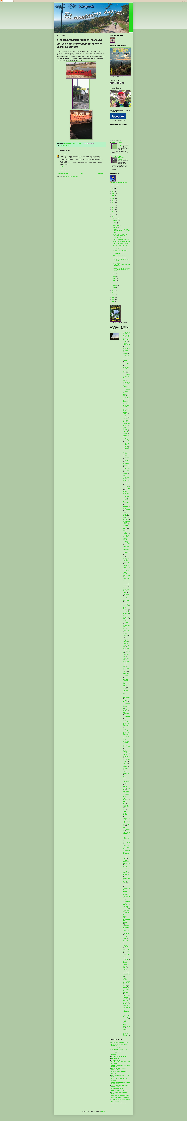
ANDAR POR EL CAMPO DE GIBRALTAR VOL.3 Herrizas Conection (126, 409)
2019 (113, 200)
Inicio (82, 173)
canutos (125, 473)
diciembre (115, 218)
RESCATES (126, 874)
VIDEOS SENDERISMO (126, 1026)
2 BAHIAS (125, 341)
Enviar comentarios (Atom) (71, 176)
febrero (115, 285)
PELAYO (125, 845)
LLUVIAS (125, 763)
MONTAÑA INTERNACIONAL (126, 788)
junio (114, 276)
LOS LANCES (126, 768)
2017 (113, 205)
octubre (115, 223)
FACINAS (125, 586)
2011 (113, 290)
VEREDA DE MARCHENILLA (126, 1007)
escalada (125, 565)
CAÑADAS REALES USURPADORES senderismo (126, 480)
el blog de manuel (116, 142)
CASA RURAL (115, 1058)
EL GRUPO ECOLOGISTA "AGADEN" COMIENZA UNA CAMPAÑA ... (121, 252)
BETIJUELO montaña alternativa (119, 1042)
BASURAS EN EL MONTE (126, 429)
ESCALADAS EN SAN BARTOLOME (126, 574)
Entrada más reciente (62, 173)
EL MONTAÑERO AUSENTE (119, 182)
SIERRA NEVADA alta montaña (126, 963)
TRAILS (125, 986)
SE (123, 900)
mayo (114, 278)
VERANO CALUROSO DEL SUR (126, 1002)
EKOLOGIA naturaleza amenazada (126, 548)
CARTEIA (125, 486)
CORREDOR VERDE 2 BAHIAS (126, 523)
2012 (113, 216)
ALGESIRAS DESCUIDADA (126, 357)
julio (114, 273)
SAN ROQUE (126, 896)
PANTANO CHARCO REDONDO (126, 813)
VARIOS (125, 995)
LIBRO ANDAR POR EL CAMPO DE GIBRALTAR (126, 723)
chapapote (125, 506)
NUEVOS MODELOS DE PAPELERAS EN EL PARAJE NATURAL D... (121, 259)
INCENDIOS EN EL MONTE (126, 670)
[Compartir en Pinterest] (93, 143)
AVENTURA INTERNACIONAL (126, 420)
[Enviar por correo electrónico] (87, 143)
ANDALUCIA (126, 363)
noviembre (116, 220)
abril (114, 280)
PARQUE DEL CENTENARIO (126, 829)
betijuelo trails (126, 435)
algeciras (68, 145)
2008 (113, 297)
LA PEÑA (125, 710)
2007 (113, 299)
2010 (113, 292)
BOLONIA (125, 447)
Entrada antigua (101, 173)
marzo (115, 283)
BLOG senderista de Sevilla (118, 1056)
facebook (125, 584)
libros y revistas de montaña (125, 751)
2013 (113, 214)
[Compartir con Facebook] (91, 143)
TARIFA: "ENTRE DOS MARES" (121, 239)
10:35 (61, 166)
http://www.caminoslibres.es (118, 1103)
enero (114, 287)
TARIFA (125, 973)
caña (124, 475)
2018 (113, 202)
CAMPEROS (126, 460)
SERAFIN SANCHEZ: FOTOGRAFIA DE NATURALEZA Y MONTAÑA (120, 1062)
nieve (124, 810)
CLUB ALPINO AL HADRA (126, 514)
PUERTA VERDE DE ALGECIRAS (126, 862)
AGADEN (63, 145)
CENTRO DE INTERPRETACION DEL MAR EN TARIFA (121, 264)
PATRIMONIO (126, 842)
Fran (61, 154)
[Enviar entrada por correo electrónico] (85, 143)
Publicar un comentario (64, 170)
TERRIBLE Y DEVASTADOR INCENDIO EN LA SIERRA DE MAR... (121, 231)
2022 (113, 193)
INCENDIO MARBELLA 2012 (126, 645)
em (123, 556)
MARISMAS (126, 783)
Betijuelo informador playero (120, 255)
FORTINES (126, 594)
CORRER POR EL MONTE (125, 527)
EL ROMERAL (126, 552)
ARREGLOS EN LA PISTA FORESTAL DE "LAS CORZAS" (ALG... (120, 236)
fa (123, 582)
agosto (115, 227)
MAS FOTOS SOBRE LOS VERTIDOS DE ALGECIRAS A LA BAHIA (121, 247)
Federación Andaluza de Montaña (120, 1097)
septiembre (116, 225)
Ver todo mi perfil (114, 185)
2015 (113, 209)
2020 (113, 198)
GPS (124, 615)
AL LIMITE (125, 350)
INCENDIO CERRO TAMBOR (126, 640)
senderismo (126, 922)
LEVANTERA (126, 717)
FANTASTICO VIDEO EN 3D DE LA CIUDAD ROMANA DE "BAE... (121, 270)
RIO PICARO (126, 885)
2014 (113, 211)
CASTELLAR (126, 488)
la (123, 693)
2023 (113, 191)
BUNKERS (126, 449)
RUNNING (125, 894)
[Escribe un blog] (89, 143)
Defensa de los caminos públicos (120, 1095)
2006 (113, 301)
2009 (113, 295)
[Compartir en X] (90, 143)
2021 (113, 195)
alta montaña (126, 360)
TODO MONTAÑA (116, 156)
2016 (113, 207)
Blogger (103, 1111)
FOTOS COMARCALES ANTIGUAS (126, 599)
